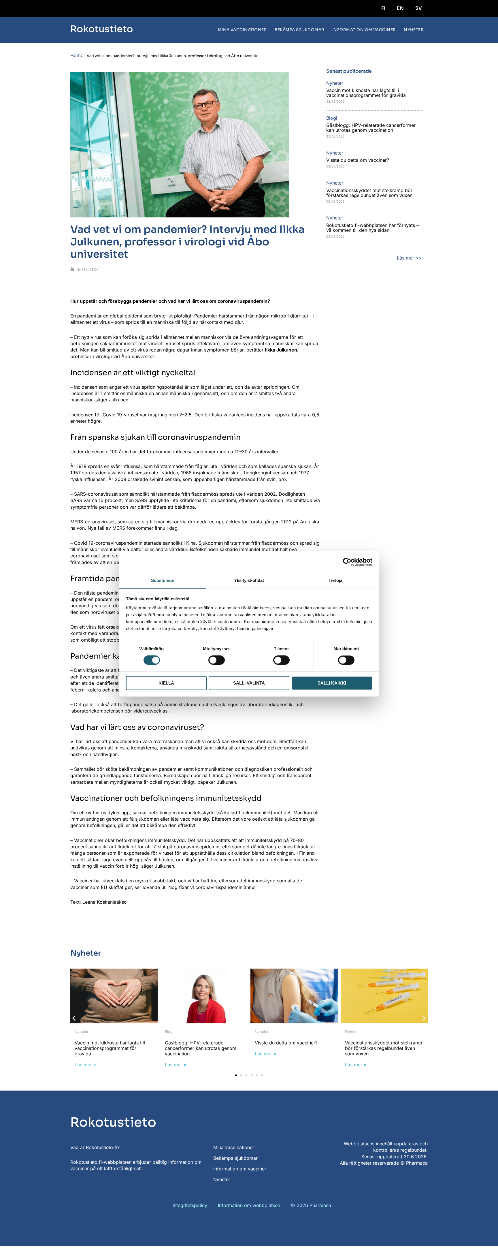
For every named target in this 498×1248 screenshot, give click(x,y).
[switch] (216, 660)
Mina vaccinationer (242, 29)
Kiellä (166, 683)
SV (418, 8)
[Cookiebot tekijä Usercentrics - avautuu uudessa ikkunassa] (347, 562)
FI (383, 8)
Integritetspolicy (190, 1205)
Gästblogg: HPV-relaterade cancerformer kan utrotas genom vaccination (371, 127)
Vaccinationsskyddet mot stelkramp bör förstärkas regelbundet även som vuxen (369, 192)
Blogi (169, 1031)
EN (400, 8)
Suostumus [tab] (162, 580)
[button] (74, 1018)
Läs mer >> (409, 258)
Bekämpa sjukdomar (299, 29)
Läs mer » (85, 1064)
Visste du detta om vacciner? (357, 160)
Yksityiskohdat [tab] (249, 580)
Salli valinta (249, 683)
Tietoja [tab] (335, 580)
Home (76, 55)
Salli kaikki (332, 683)
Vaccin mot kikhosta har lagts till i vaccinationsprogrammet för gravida (366, 92)
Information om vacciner (364, 29)
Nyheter (414, 29)
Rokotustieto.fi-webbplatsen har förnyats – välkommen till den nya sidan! (372, 227)
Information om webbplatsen (249, 1205)
